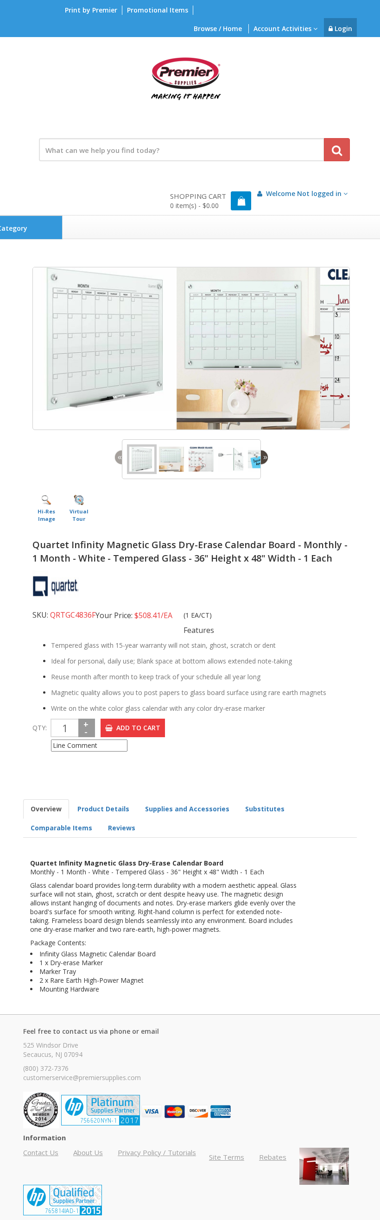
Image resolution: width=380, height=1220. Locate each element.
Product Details (103, 808)
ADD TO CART (136, 727)
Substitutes (265, 808)
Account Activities (283, 28)
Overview (46, 808)
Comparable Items (61, 827)
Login (342, 28)
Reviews (121, 827)
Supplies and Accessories (187, 808)
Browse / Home (218, 28)
